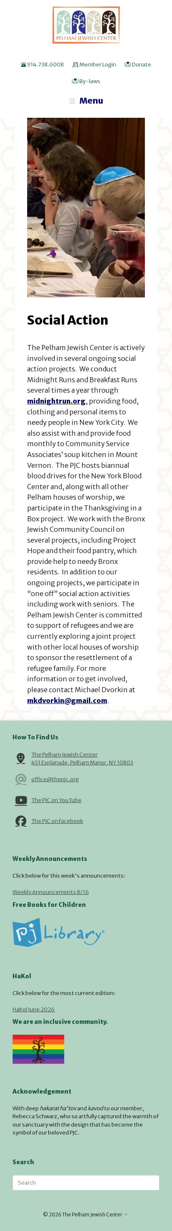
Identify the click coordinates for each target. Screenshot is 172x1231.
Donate (141, 64)
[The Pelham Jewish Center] (86, 25)
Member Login (97, 64)
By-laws (89, 81)
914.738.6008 (45, 64)
